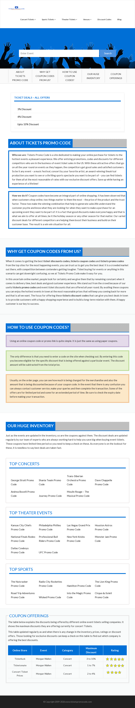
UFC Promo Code (48, 552)
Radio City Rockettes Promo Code (50, 583)
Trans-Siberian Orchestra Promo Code (76, 480)
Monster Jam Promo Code (106, 538)
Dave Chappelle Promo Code (103, 482)
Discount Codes (104, 19)
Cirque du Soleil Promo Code (103, 595)
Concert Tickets (27, 19)
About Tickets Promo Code (20, 75)
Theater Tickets (69, 19)
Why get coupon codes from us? (45, 75)
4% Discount (24, 116)
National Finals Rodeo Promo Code (23, 538)
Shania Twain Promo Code (50, 482)
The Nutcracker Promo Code (19, 583)
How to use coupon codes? (69, 75)
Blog (119, 19)
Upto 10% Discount (28, 124)
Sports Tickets (48, 19)
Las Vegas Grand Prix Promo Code (78, 527)
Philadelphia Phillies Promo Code (50, 527)
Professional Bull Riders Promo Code (49, 538)
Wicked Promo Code (50, 597)
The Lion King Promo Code (106, 583)
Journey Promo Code (50, 495)
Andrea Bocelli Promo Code (23, 493)
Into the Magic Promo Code (79, 595)
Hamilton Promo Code (79, 585)
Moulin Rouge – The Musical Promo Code (78, 493)
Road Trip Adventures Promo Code (23, 595)
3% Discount (24, 109)
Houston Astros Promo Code (103, 527)
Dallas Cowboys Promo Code (20, 550)
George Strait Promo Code (22, 482)
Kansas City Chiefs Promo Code (21, 527)
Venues (86, 19)
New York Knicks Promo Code (76, 538)
